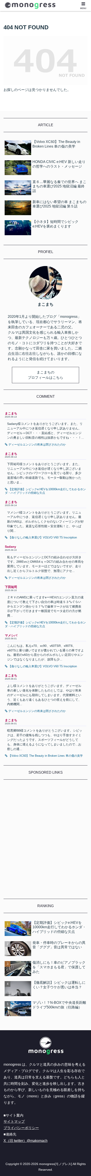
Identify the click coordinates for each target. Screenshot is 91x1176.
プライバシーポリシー (21, 1128)
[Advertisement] (45, 842)
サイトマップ (14, 1121)
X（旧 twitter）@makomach (25, 1141)
